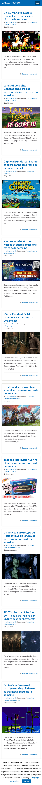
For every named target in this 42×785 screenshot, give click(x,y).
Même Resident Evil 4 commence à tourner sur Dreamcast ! (18, 317)
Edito (5, 624)
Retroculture (11, 24)
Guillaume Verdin (11, 22)
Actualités (31, 22)
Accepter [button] (27, 781)
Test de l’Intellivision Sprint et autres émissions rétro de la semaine (21, 463)
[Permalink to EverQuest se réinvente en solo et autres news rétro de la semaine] (21, 415)
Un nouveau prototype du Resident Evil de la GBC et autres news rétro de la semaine (19, 537)
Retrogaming (8, 173)
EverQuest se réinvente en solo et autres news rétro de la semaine (21, 390)
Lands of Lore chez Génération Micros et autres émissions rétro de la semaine (21, 90)
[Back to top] (37, 780)
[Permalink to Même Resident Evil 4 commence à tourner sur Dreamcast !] (21, 343)
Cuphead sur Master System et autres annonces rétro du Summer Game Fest (21, 165)
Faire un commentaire (30, 74)
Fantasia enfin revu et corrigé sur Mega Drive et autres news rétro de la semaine (19, 690)
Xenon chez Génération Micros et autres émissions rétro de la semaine (20, 244)
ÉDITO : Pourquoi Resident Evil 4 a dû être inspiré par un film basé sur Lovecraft (20, 615)
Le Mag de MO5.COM (11, 3)
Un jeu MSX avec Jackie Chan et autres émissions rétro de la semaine (19, 16)
